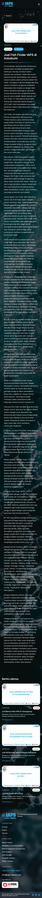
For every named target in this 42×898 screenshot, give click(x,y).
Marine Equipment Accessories (13, 849)
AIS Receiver (7, 852)
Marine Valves (7, 842)
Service (5, 833)
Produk (4, 827)
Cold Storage (7, 855)
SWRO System (7, 861)
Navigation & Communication (12, 846)
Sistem (4, 830)
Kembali (8, 16)
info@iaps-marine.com (11, 875)
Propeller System (8, 858)
